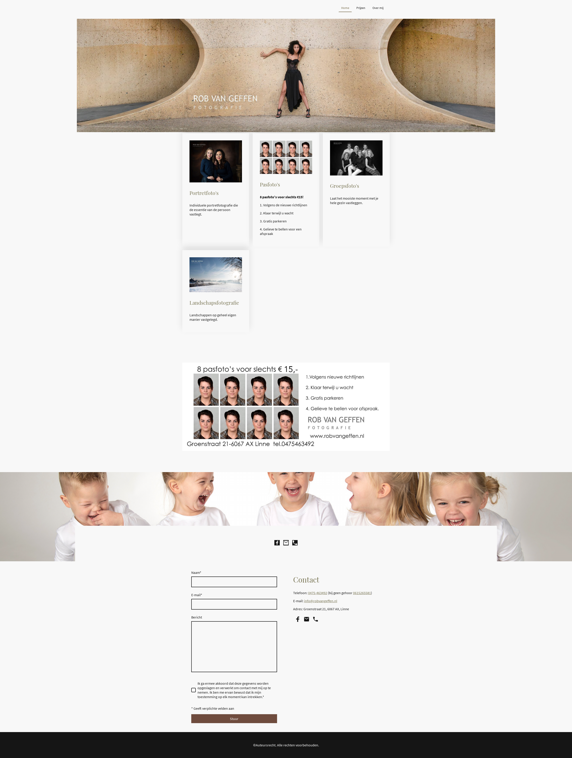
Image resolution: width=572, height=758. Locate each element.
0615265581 (362, 593)
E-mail (196, 595)
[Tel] (295, 542)
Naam (196, 572)
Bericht (196, 617)
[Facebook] (277, 542)
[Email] (286, 542)
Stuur (234, 718)
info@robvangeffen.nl (320, 601)
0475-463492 (317, 593)
